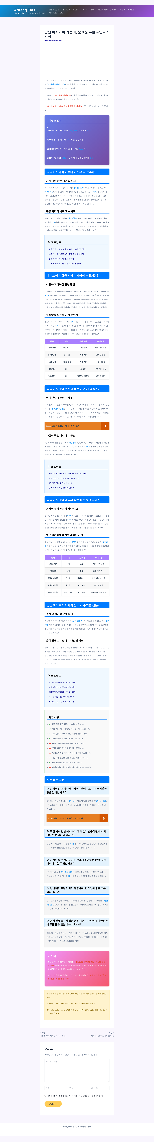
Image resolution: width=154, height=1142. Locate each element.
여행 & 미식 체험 (127, 9)
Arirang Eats (24, 10)
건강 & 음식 (54, 9)
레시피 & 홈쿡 (88, 9)
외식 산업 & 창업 (56, 12)
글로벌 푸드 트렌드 (71, 9)
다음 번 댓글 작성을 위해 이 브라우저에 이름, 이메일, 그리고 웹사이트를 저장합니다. (75, 1096)
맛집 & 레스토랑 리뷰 (107, 9)
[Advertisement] (77, 60)
